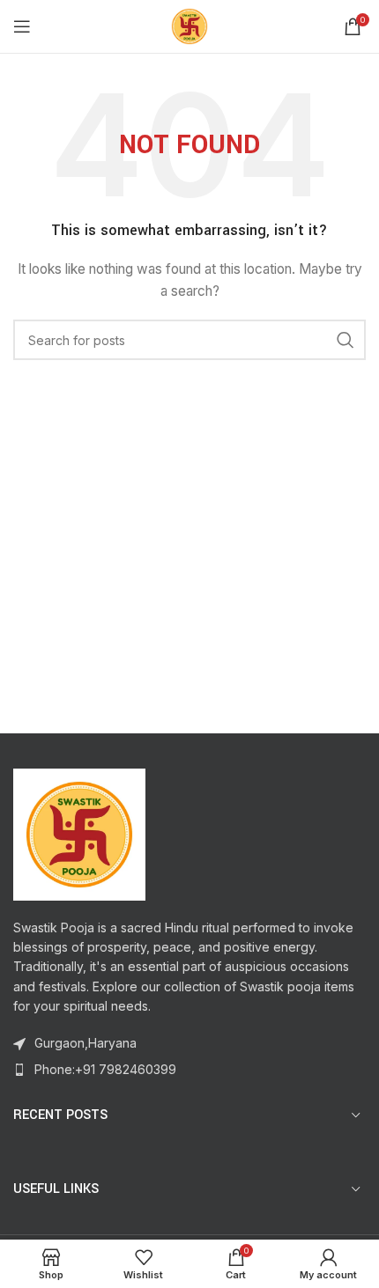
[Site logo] (189, 25)
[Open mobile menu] (22, 26)
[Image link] (79, 832)
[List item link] (189, 1069)
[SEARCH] (345, 340)
